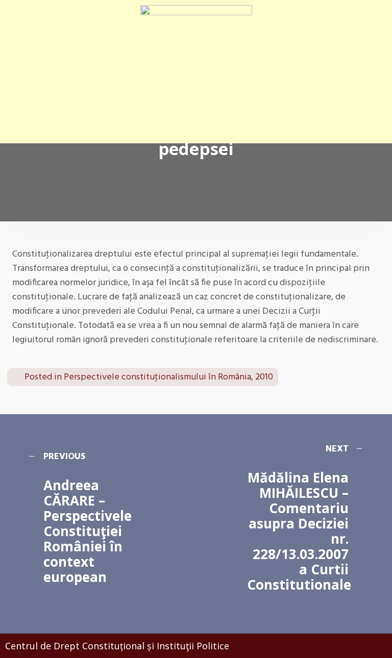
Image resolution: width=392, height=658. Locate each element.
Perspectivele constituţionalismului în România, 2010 (168, 377)
